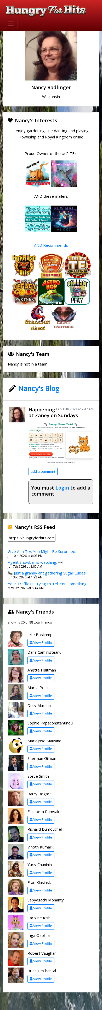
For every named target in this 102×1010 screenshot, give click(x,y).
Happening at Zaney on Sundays (53, 412)
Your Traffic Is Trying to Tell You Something (47, 583)
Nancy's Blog (39, 388)
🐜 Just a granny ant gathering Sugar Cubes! (47, 573)
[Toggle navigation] (11, 24)
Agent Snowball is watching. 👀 (35, 562)
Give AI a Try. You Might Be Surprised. (42, 551)
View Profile (42, 642)
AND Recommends (51, 245)
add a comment (43, 471)
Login (62, 487)
